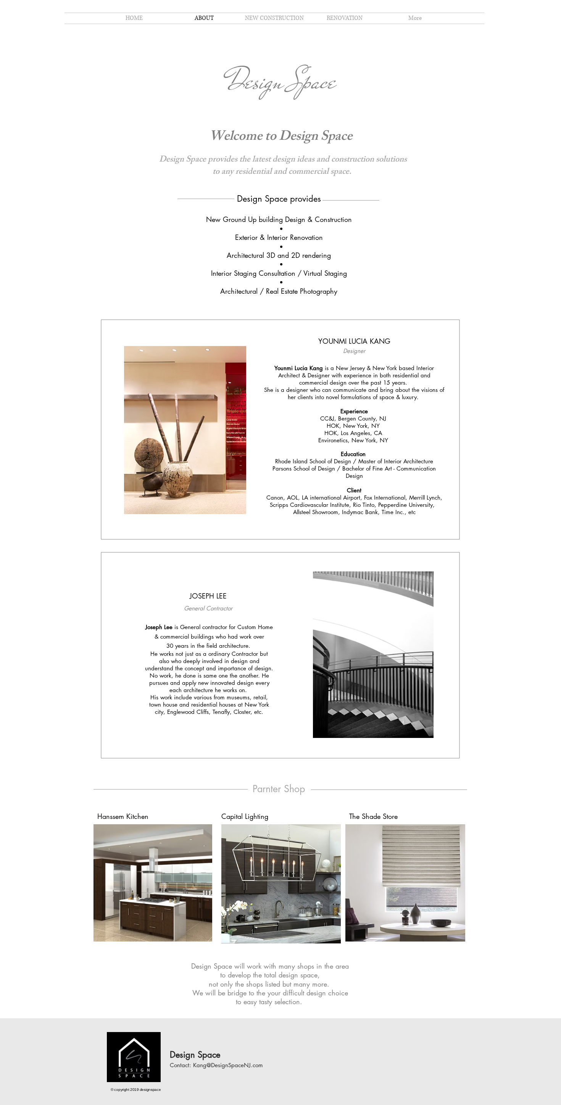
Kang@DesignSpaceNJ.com (228, 1065)
